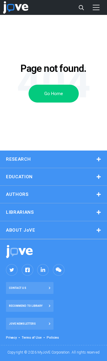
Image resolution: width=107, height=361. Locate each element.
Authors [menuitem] (17, 194)
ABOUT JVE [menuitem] (20, 230)
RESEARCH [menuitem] (18, 159)
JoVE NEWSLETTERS (22, 323)
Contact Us (17, 287)
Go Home (53, 93)
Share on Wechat (58, 270)
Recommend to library (26, 305)
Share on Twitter (12, 270)
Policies (53, 338)
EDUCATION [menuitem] (19, 176)
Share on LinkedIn (43, 270)
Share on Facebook (27, 270)
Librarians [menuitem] (20, 212)
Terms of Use (31, 338)
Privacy (11, 338)
